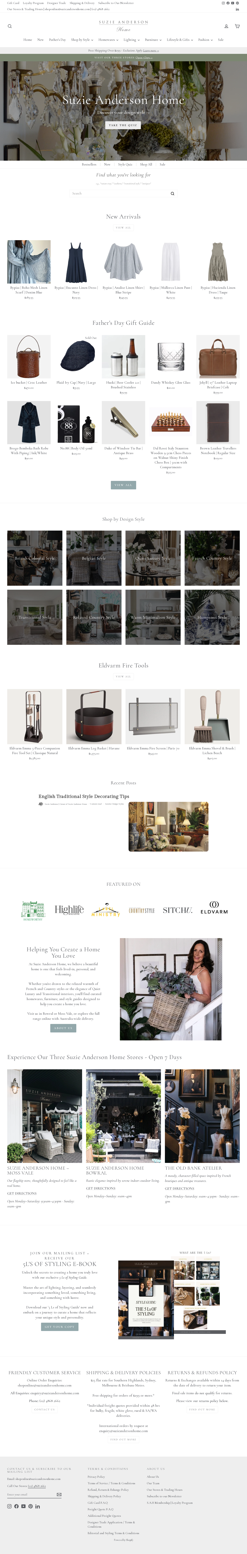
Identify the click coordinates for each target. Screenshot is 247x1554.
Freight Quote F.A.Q (100, 1509)
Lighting (130, 40)
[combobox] (123, 193)
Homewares (107, 40)
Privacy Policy (96, 1477)
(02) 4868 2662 (37, 1486)
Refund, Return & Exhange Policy (108, 1490)
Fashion (204, 40)
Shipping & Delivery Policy (104, 1496)
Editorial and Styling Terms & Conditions (113, 1533)
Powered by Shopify (123, 1540)
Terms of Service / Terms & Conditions (111, 1483)
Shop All (146, 164)
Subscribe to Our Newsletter (116, 3)
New (40, 40)
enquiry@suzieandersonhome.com (54, 1393)
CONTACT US (44, 1409)
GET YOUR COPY (60, 1327)
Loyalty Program (33, 3)
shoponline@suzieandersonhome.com (44, 1385)
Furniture (152, 40)
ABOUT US (63, 1028)
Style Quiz (125, 164)
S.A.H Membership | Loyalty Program (170, 1503)
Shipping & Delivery (82, 3)
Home (28, 40)
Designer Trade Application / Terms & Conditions (111, 1524)
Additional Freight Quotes (104, 1516)
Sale (220, 40)
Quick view (29, 279)
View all (123, 227)
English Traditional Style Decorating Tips (84, 796)
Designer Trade (56, 3)
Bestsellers (89, 164)
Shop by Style (80, 40)
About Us (153, 1477)
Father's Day (57, 40)
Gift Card (13, 3)
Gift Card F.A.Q (98, 1503)
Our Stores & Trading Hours (164, 1490)
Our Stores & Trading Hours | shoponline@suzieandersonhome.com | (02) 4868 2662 (58, 9)
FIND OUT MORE (123, 1439)
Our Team (153, 1483)
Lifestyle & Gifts (178, 40)
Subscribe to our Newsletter (164, 1496)
